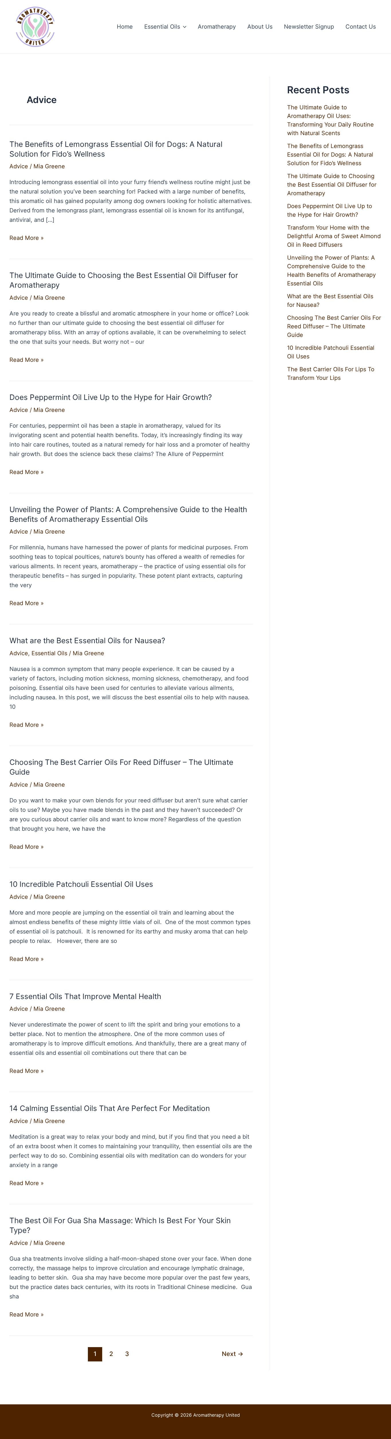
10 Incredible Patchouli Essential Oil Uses (81, 884)
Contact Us (360, 26)
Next (232, 1353)
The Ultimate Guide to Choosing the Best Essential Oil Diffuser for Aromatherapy (331, 185)
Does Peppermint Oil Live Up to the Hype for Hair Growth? (110, 397)
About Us (259, 26)
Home (125, 26)
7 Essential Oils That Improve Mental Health (85, 996)
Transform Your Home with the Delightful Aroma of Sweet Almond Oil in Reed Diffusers (334, 236)
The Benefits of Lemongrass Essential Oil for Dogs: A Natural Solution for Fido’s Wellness (330, 155)
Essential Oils (162, 26)
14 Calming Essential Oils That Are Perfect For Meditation (109, 1108)
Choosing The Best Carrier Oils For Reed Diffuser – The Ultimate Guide (334, 326)
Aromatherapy (217, 26)
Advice (18, 166)
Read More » (26, 238)
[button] (183, 26)
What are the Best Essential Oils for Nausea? (87, 640)
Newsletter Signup (309, 26)
